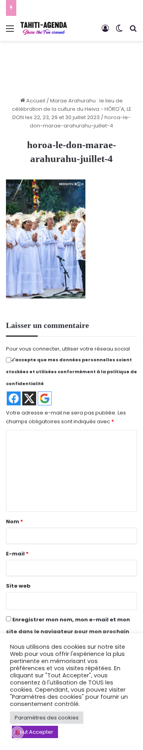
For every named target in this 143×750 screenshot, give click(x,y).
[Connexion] (105, 31)
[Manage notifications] (17, 732)
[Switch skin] (119, 31)
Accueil (35, 100)
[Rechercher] (133, 31)
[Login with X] (29, 398)
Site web (18, 586)
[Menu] (10, 31)
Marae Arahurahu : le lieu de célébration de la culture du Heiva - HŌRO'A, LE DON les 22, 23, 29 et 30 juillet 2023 (71, 109)
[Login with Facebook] (14, 398)
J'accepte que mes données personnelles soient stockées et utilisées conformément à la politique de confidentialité (71, 372)
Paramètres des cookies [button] (47, 717)
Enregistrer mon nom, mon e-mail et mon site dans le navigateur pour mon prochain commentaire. (68, 631)
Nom (14, 521)
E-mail (17, 553)
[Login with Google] (45, 398)
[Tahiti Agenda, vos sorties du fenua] (44, 28)
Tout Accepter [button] (35, 732)
